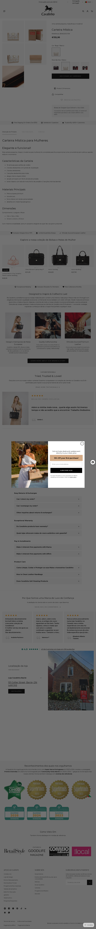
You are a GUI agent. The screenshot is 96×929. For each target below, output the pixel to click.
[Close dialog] (82, 443)
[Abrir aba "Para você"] (93, 462)
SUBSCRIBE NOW (66, 470)
